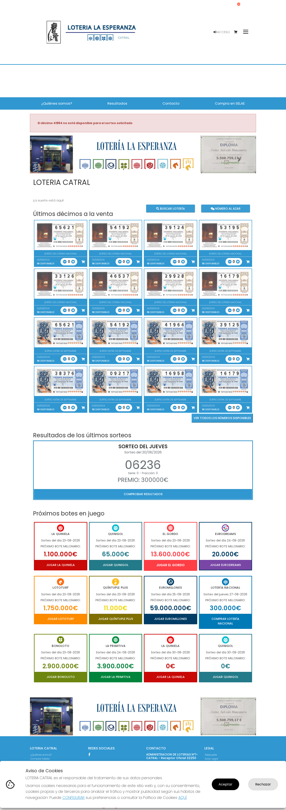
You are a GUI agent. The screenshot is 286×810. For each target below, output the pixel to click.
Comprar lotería (40, 759)
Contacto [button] (170, 103)
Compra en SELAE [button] (230, 103)
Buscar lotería (172, 208)
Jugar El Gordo (170, 565)
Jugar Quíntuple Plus (115, 619)
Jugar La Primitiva (115, 677)
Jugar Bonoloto (60, 677)
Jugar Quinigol (115, 565)
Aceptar (225, 784)
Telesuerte (211, 755)
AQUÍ (182, 797)
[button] (47, 160)
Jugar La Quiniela (60, 565)
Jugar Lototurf (60, 619)
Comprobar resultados (143, 494)
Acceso (223, 32)
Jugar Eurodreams (225, 565)
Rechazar (263, 784)
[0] (237, 32)
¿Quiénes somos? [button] (56, 103)
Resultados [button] (117, 103)
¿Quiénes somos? (41, 755)
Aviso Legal (211, 759)
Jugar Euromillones (170, 619)
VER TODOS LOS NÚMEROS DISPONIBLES (222, 418)
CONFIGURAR (73, 797)
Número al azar (227, 208)
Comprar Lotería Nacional (225, 621)
